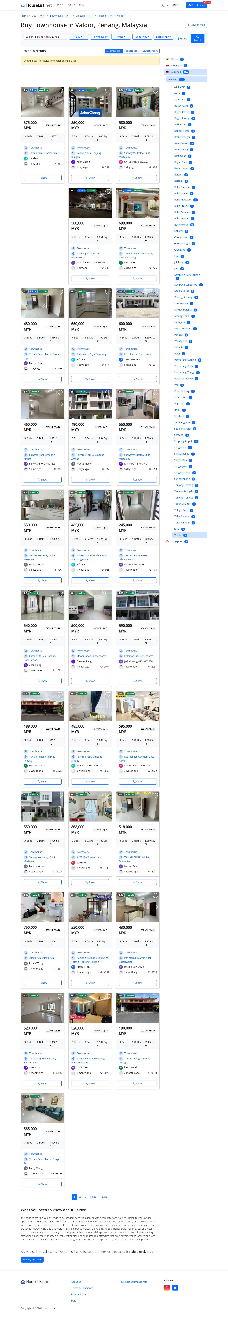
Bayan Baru (182, 162)
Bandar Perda (184, 130)
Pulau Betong (183, 391)
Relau (179, 409)
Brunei (174, 59)
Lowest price (149, 50)
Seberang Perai (184, 428)
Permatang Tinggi (186, 372)
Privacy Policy (78, 1294)
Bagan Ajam (183, 105)
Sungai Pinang (184, 478)
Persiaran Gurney (185, 378)
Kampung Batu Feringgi (187, 276)
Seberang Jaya (184, 422)
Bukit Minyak (183, 205)
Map (81, 4)
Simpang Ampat (185, 441)
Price (120, 36)
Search (197, 40)
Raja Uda (181, 403)
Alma (179, 93)
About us (76, 1281)
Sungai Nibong (184, 472)
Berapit (180, 174)
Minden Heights (185, 309)
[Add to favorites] (60, 91)
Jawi (178, 256)
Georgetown (183, 237)
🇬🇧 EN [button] (176, 5)
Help (73, 1300)
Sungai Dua (182, 460)
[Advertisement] (90, 75)
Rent (70, 4)
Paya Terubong (184, 328)
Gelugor (180, 230)
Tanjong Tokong (185, 485)
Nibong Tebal (184, 316)
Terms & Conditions (82, 1288)
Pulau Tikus (182, 397)
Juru (178, 268)
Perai (179, 353)
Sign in (165, 5)
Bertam (180, 180)
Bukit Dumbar (184, 187)
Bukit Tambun (184, 212)
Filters (183, 38)
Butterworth (183, 224)
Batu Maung (183, 149)
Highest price (131, 50)
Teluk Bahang (184, 516)
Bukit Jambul (183, 193)
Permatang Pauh (185, 366)
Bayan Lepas (183, 168)
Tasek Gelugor (184, 503)
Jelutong (181, 262)
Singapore (176, 541)
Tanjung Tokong (185, 497)
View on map (197, 24)
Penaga (180, 334)
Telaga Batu (183, 510)
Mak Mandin (183, 303)
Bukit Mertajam (185, 199)
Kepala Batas (183, 290)
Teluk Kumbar (184, 522)
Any (141, 36)
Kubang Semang (185, 297)
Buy (59, 4)
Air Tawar (181, 86)
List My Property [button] (32, 1259)
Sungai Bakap (183, 453)
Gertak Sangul (184, 243)
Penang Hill (182, 340)
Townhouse (99, 36)
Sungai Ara (182, 447)
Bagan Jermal (183, 112)
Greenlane (181, 249)
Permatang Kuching (187, 359)
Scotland (181, 416)
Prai (178, 384)
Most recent (112, 50)
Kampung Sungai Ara (187, 284)
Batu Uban (182, 155)
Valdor (180, 535)
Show (44, 177)
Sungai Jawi (182, 466)
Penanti (180, 347)
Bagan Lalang (184, 118)
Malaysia (177, 71)
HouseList (38, 5)
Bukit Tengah (183, 218)
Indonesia (176, 65)
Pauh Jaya (181, 322)
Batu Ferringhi (184, 137)
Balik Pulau (182, 124)
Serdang (181, 434)
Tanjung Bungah (185, 491)
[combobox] (46, 37)
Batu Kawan (183, 143)
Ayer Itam (181, 99)
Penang (176, 79)
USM (179, 528)
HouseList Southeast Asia (133, 1281)
